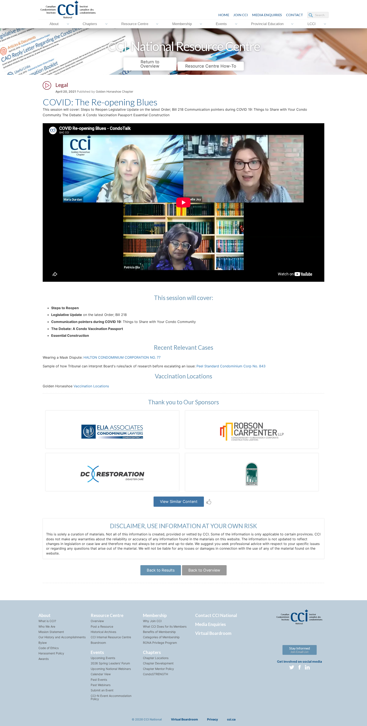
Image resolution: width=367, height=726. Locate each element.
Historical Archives (103, 632)
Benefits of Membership (159, 632)
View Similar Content (179, 501)
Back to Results (161, 570)
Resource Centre (134, 24)
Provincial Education (267, 24)
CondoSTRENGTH (155, 674)
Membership (182, 24)
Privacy (212, 719)
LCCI (312, 24)
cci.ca (231, 719)
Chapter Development (158, 663)
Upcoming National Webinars (111, 669)
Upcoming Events (103, 658)
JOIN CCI (240, 15)
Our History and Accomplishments (62, 637)
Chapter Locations (155, 658)
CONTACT (294, 15)
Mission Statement (51, 632)
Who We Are (46, 626)
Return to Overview (149, 64)
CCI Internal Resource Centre (111, 637)
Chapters (90, 24)
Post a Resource (102, 626)
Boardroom (98, 642)
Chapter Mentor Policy (158, 669)
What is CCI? (47, 621)
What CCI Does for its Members (164, 626)
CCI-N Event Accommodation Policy (111, 697)
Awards (43, 659)
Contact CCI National (216, 615)
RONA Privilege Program (160, 642)
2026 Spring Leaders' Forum (110, 663)
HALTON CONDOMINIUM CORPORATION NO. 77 (122, 357)
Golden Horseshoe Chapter (114, 91)
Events (221, 24)
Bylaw (42, 642)
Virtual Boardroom (213, 633)
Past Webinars (100, 685)
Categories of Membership (161, 637)
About (54, 24)
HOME (223, 15)
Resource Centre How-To (210, 66)
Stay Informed (299, 650)
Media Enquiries (267, 15)
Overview (97, 621)
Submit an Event (102, 690)
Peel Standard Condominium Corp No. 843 (230, 366)
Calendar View (101, 674)
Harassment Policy (51, 653)
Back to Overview (204, 570)
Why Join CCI (152, 621)
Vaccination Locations (91, 386)
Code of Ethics (48, 648)
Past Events (99, 679)
